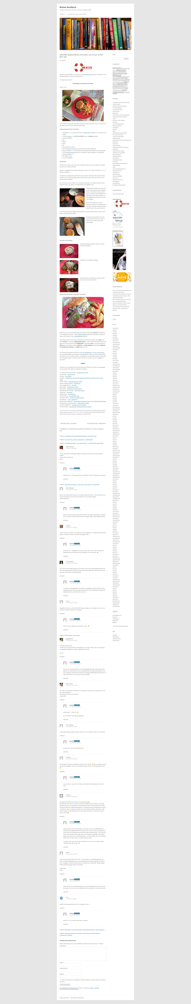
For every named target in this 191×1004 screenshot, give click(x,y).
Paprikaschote (122, 83)
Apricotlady (102, 367)
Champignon (115, 71)
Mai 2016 (115, 549)
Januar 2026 (115, 340)
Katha (67, 852)
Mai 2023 (115, 398)
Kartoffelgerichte (116, 138)
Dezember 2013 (116, 601)
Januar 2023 (115, 405)
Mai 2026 (115, 333)
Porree (126, 85)
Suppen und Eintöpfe (117, 176)
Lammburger (79, 414)
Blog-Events (80, 410)
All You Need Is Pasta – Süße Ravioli (96, 423)
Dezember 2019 (116, 471)
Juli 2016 (114, 545)
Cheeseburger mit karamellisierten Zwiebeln (80, 406)
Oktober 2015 (116, 561)
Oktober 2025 (116, 346)
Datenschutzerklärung (64, 997)
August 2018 (115, 500)
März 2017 (115, 531)
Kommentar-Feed (116, 638)
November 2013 (116, 602)
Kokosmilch (115, 80)
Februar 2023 (115, 403)
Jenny (114, 290)
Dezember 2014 (116, 579)
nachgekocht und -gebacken (119, 152)
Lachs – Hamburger (72, 399)
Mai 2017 (115, 527)
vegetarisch (118, 91)
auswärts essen (116, 111)
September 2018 (116, 498)
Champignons (122, 71)
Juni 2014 (115, 590)
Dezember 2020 (116, 450)
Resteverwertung (117, 87)
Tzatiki (89, 414)
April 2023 (115, 400)
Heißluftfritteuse (78, 336)
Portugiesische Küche (117, 159)
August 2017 (115, 522)
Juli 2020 (114, 459)
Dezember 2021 (116, 428)
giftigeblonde (69, 639)
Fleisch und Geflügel (117, 125)
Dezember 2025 (116, 342)
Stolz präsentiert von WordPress (77, 997)
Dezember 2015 (116, 558)
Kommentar (63, 946)
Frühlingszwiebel (120, 77)
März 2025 (115, 358)
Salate (114, 167)
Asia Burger (70, 392)
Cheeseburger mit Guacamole (74, 388)
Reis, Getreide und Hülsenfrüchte (119, 86)
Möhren (115, 83)
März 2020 (115, 466)
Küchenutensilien (116, 145)
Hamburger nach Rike (72, 387)
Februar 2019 (115, 489)
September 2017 (116, 520)
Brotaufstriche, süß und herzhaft (120, 116)
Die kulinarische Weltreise (120, 74)
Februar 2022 (115, 425)
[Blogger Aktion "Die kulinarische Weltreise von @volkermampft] (117, 227)
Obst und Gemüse (117, 154)
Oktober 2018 (116, 496)
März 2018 (115, 509)
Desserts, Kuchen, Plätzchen (119, 120)
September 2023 (116, 391)
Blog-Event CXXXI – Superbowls (68, 423)
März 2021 (115, 444)
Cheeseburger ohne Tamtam (79, 405)
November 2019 (116, 473)
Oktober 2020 (116, 453)
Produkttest (115, 161)
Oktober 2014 (116, 583)
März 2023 (115, 401)
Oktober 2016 (116, 540)
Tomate (125, 88)
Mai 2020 (115, 462)
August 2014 (115, 586)
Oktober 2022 (116, 410)
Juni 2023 (115, 396)
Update (119, 90)
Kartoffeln (115, 79)
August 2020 (115, 457)
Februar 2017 (115, 532)
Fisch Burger (68, 376)
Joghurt (115, 78)
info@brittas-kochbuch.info (122, 626)
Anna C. (68, 601)
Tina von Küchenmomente (118, 294)
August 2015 (115, 565)
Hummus (69, 136)
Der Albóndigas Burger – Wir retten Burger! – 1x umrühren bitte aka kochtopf (84, 443)
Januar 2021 (115, 448)
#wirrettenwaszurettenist (90, 412)
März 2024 (115, 380)
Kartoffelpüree (121, 79)
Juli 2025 (114, 351)
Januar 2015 (115, 577)
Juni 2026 (115, 331)
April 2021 (115, 443)
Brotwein (68, 757)
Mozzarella (121, 82)
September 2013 (116, 606)
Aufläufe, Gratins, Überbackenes (120, 106)
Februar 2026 (115, 339)
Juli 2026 (114, 330)
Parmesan (115, 85)
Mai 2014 (115, 592)
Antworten (62, 462)
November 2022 (116, 409)
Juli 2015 (114, 566)
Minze (117, 82)
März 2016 (115, 552)
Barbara (114, 303)
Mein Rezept (70, 412)
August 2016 (115, 543)
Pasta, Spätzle (116, 158)
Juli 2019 (114, 480)
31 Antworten (63, 60)
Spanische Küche (116, 174)
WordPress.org (116, 640)
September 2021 (116, 434)
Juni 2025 (115, 353)
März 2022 (115, 423)
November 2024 (116, 365)
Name (62, 962)
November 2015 (116, 559)
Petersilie (123, 85)
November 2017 (116, 516)
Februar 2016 (115, 554)
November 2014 (116, 581)
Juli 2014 (114, 588)
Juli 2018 (114, 502)
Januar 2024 (115, 383)
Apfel (128, 68)
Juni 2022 (115, 417)
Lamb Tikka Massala (71, 152)
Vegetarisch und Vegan (118, 179)
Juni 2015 (115, 568)
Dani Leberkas (69, 725)
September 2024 (116, 369)
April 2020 (115, 464)
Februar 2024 (115, 382)
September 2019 (116, 477)
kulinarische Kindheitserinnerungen (120, 147)
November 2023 (116, 387)
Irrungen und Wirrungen (118, 136)
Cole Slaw (74, 385)
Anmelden (115, 635)
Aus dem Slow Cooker (117, 109)
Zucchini (127, 92)
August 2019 (115, 479)
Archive (114, 319)
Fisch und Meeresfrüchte (118, 124)
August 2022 (115, 414)
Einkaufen (115, 122)
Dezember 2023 (116, 385)
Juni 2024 (115, 374)
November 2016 (116, 538)
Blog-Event (121, 70)
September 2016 (116, 541)
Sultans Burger (71, 374)
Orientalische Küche (117, 156)
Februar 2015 (115, 575)
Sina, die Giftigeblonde (86, 352)
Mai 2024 (115, 376)
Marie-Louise (69, 683)
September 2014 (116, 584)
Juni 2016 (115, 547)
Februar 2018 (115, 511)
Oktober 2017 (116, 518)
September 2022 (116, 412)
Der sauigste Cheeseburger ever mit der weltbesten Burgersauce (90, 401)
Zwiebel (115, 93)
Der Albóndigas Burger (82, 372)
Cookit (114, 118)
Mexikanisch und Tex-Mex (118, 150)
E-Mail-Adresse (64, 968)
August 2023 (115, 392)
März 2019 (115, 487)
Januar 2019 (115, 491)
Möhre (126, 82)
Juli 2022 (114, 416)
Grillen (65, 412)
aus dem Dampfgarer (117, 107)
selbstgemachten (82, 334)
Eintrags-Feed (116, 636)
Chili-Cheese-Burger (80, 390)
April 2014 (115, 593)
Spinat (114, 88)
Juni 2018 (115, 504)
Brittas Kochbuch (68, 7)
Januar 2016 (115, 556)
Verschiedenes (116, 181)
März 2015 (115, 574)
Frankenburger (71, 394)
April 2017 (115, 529)
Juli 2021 (114, 437)
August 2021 (115, 435)
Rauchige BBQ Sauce (74, 396)
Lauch (118, 80)
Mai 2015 (115, 570)
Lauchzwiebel (123, 80)
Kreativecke (115, 143)
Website (62, 974)
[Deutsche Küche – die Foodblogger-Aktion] (118, 246)
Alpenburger (77, 383)
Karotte (119, 78)
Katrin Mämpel (70, 488)
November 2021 (116, 430)
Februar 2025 (115, 360)
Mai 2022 (115, 419)
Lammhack (84, 414)
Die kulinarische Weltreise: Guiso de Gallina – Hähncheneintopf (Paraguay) (122, 295)
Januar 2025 (115, 362)
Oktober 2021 (116, 432)
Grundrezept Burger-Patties (75, 381)
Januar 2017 (115, 534)
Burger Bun (68, 414)
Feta (114, 76)
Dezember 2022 (116, 407)
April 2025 (115, 356)
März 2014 (115, 595)
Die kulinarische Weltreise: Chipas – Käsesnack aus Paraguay (121, 308)
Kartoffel (125, 78)
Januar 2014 (115, 599)
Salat (123, 87)
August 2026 (115, 328)
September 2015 (116, 563)
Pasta (119, 85)
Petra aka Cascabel (117, 306)
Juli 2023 (114, 394)
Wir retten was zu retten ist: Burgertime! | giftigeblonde (79, 439)
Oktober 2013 (116, 604)
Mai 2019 (115, 484)
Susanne (68, 525)
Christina (68, 795)
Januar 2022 (115, 426)
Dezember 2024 (116, 364)
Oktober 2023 (116, 389)
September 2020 (116, 455)
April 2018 (115, 507)
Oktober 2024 (116, 367)
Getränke (115, 129)
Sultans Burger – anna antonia (72, 635)
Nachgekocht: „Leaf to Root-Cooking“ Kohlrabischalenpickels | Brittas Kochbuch (85, 929)
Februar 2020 (115, 468)
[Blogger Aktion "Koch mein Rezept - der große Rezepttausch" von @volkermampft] (119, 269)
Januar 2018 (115, 513)
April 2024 (115, 378)
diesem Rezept (87, 132)
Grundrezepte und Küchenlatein (120, 133)
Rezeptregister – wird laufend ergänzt (77, 14)
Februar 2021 (115, 446)
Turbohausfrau (70, 561)
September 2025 (116, 347)
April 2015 (115, 572)
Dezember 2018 (116, 493)
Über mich (62, 14)
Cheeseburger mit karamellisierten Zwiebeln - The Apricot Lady (80, 436)
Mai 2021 (115, 441)
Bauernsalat (99, 412)
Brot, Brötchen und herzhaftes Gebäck (91, 410)
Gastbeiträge (115, 127)
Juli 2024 (114, 373)
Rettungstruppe (87, 74)
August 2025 (115, 349)
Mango (114, 82)
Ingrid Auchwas (70, 446)
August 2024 (115, 371)
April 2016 (115, 550)
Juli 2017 (114, 523)
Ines (67, 897)
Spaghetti (126, 87)
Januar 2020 (115, 470)
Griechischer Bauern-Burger (77, 397)
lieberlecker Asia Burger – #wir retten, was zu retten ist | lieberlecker (82, 484)
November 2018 (116, 495)
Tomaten (115, 90)
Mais (128, 80)
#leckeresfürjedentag (117, 67)
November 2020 (116, 452)
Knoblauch (127, 79)
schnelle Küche (116, 172)
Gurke (127, 77)
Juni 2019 (115, 482)
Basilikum (114, 70)
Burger (64, 414)
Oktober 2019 (116, 475)
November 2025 (116, 344)
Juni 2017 (115, 525)
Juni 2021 (115, 439)
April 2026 (115, 335)
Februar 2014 (115, 597)
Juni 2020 (115, 461)
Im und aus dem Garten (118, 134)
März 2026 (115, 337)
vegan (124, 89)
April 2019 (115, 486)
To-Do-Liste (115, 177)
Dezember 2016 (116, 536)
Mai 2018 (115, 505)
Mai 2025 (115, 355)
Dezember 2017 (116, 514)
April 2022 (115, 421)
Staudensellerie (119, 88)
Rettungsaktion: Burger (83, 403)
